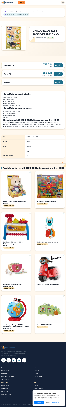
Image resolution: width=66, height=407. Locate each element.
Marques (36, 371)
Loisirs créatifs (5, 391)
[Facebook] (3, 360)
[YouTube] (19, 360)
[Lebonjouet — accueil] (7, 2)
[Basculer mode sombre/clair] (15, 2)
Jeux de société (5, 371)
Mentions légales (38, 388)
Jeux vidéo (4, 373)
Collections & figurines (7, 376)
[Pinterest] (14, 360)
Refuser (48, 402)
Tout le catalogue (38, 376)
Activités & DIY (5, 379)
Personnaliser (55, 402)
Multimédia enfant (6, 397)
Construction (4, 388)
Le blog (36, 373)
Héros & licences (38, 368)
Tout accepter (39, 402)
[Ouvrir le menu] (63, 2)
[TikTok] (24, 360)
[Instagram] (8, 360)
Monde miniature (6, 394)
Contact (21, 2)
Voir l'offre (58, 65)
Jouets (3, 368)
